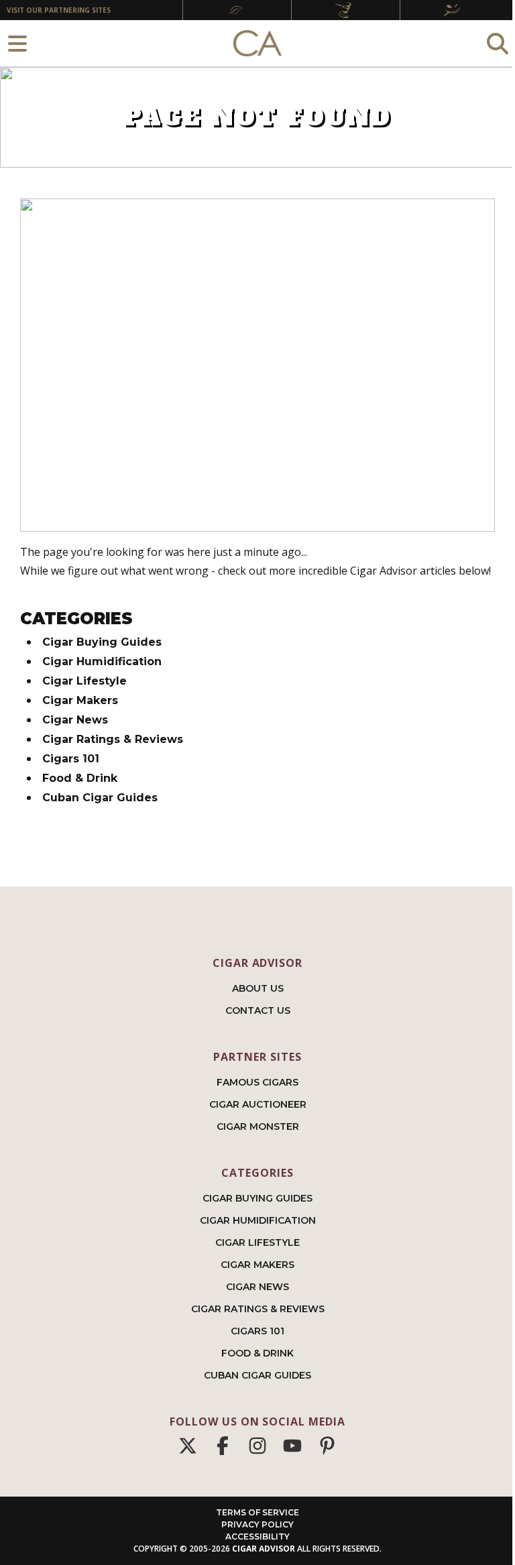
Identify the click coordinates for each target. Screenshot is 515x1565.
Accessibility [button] (257, 1536)
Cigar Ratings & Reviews (112, 739)
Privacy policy (257, 1524)
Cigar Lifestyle (84, 681)
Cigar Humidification (102, 661)
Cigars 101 (70, 758)
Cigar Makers (80, 700)
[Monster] (454, 10)
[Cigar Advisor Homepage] (257, 43)
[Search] (497, 43)
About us (258, 988)
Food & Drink (79, 778)
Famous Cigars (257, 1082)
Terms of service (257, 1512)
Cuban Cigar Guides (100, 797)
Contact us (257, 1010)
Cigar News (75, 719)
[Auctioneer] (345, 10)
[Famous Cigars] (237, 10)
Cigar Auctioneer (257, 1104)
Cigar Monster (258, 1126)
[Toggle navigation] (17, 43)
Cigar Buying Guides (102, 642)
